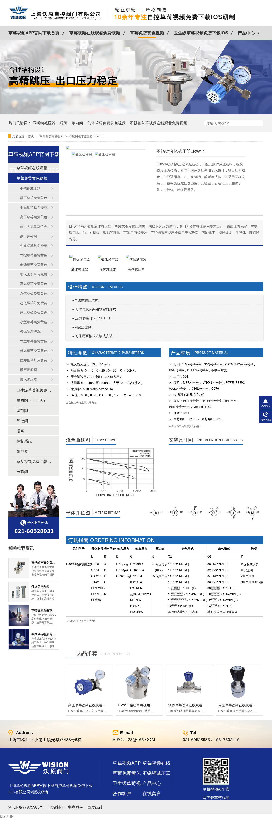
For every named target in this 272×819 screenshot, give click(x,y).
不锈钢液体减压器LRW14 (86, 136)
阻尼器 (22, 451)
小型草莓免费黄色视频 (35, 321)
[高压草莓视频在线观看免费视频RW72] (89, 682)
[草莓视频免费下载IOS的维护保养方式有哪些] (19, 615)
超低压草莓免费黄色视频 (35, 302)
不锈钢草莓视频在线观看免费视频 (158, 122)
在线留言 (151, 793)
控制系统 (24, 441)
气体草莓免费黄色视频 (106, 122)
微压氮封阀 (28, 235)
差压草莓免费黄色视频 (35, 312)
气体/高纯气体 (30, 331)
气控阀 (22, 420)
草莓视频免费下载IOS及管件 (34, 461)
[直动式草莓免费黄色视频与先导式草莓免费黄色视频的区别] (19, 568)
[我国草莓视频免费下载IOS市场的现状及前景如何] (19, 639)
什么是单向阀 (40, 586)
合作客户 (122, 793)
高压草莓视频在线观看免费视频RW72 (96, 704)
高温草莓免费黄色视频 (35, 283)
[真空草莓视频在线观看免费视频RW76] (239, 682)
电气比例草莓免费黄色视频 (35, 274)
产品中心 (246, 33)
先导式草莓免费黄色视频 (35, 245)
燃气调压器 (28, 379)
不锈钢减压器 (44, 122)
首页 (31, 136)
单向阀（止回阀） (32, 400)
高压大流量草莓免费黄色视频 (35, 226)
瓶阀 (63, 122)
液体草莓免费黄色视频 (35, 293)
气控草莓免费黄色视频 (35, 255)
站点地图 (122, 803)
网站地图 (7, 816)
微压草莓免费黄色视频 (35, 197)
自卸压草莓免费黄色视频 (35, 360)
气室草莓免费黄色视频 (35, 341)
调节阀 (22, 410)
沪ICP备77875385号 (25, 807)
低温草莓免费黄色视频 (35, 350)
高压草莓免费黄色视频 (35, 216)
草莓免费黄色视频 (147, 33)
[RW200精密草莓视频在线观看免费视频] (139, 682)
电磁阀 (22, 471)
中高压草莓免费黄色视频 (35, 207)
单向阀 (77, 122)
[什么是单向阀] (19, 592)
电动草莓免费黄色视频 (35, 264)
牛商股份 (75, 807)
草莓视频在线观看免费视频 (94, 33)
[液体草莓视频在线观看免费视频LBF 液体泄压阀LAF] (189, 682)
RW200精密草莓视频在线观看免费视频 (147, 704)
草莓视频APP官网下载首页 (34, 33)
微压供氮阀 (28, 369)
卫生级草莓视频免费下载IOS (201, 33)
